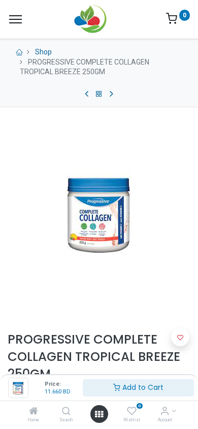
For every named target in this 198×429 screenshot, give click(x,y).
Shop (43, 52)
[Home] (33, 412)
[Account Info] (165, 412)
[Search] (66, 412)
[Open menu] (99, 414)
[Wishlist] (132, 412)
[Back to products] (99, 94)
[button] (180, 337)
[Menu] (15, 19)
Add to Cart (141, 387)
